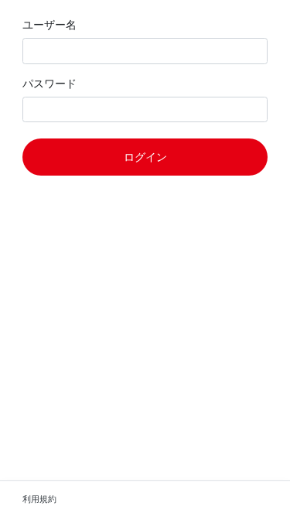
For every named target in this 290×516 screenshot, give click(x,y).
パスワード (49, 83)
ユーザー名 (49, 24)
